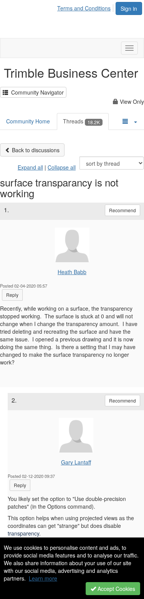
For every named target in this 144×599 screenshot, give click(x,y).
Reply (12, 294)
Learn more (43, 578)
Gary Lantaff (76, 462)
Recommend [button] (122, 210)
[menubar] (86, 7)
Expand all (30, 167)
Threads (81, 121)
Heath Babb (72, 272)
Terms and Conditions (84, 8)
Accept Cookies (115, 588)
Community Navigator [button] (36, 92)
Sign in (129, 8)
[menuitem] (86, 7)
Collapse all (62, 167)
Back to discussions (35, 150)
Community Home (28, 121)
